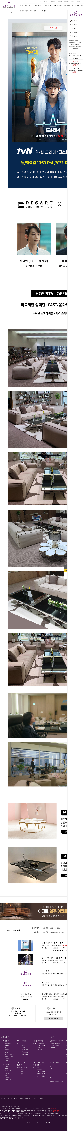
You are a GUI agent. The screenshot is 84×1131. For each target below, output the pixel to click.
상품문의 (60, 1)
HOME (3, 12)
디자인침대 (7, 1066)
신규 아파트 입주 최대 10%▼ (56, 1041)
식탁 (30, 6)
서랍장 (23, 1069)
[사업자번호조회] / (25, 1116)
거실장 (23, 1063)
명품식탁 (23, 1041)
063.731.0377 (74, 48)
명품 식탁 (39, 1067)
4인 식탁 (23, 1047)
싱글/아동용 (8, 1071)
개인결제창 (66, 1)
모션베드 (7, 1077)
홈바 (39, 1047)
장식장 (23, 1065)
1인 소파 (7, 1052)
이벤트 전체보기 (53, 1047)
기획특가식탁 (24, 1054)
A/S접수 (79, 1)
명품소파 (7, 1041)
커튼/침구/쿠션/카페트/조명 (56, 1081)
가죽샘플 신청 (76, 28)
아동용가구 (40, 1050)
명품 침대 (39, 1069)
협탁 (6, 1075)
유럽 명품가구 (40, 1063)
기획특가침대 (8, 1080)
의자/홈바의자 (24, 1050)
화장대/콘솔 (24, 1067)
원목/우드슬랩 (24, 1052)
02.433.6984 (74, 44)
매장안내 (73, 1)
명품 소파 (39, 1065)
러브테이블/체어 (42, 1045)
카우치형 (7, 1045)
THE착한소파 (8, 1059)
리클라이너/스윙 (9, 1056)
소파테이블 (40, 1041)
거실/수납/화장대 (38, 6)
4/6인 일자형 (8, 1043)
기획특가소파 (8, 1061)
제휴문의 (40, 1098)
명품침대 (7, 1064)
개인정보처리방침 (18, 1098)
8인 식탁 (23, 1043)
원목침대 (7, 1068)
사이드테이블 (41, 1043)
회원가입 (45, 1)
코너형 (6, 1047)
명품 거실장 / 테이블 (41, 1071)
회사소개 (2, 1098)
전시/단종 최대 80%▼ (55, 1043)
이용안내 (27, 1098)
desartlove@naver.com (53, 1113)
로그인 (39, 1)
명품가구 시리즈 (41, 1076)
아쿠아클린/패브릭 (9, 1054)
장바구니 (52, 1)
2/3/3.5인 (7, 1050)
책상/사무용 (75, 6)
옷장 (22, 1074)
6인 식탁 (23, 1045)
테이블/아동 (48, 6)
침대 (26, 6)
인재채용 (34, 1098)
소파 (21, 6)
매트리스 (7, 1073)
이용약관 (9, 1098)
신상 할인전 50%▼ (54, 1045)
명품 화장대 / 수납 (41, 1074)
